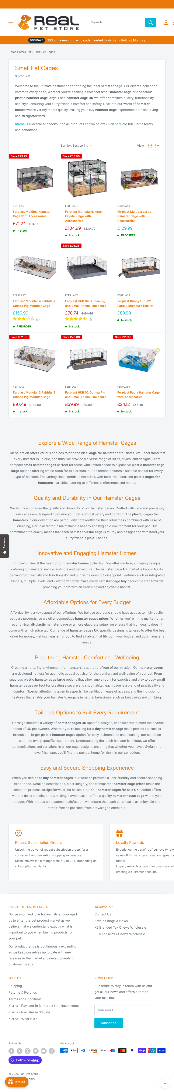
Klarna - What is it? (22, 1019)
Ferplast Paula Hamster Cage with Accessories (138, 395)
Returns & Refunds (22, 992)
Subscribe (108, 1023)
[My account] (166, 22)
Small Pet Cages (44, 52)
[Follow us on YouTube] (44, 1051)
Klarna (20, 124)
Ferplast (19, 205)
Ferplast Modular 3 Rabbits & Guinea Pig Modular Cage (34, 395)
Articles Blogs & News (111, 921)
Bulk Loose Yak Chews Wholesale (119, 934)
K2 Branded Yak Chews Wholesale (120, 927)
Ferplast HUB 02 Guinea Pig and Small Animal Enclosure (85, 395)
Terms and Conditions (25, 999)
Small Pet (25, 52)
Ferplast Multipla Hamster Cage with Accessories (32, 214)
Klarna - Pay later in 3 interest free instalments (43, 1006)
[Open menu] (10, 22)
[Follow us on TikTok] (52, 1051)
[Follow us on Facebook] (11, 1051)
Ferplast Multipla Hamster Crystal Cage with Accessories (84, 216)
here (118, 124)
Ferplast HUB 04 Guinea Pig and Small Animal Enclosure (85, 303)
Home (12, 52)
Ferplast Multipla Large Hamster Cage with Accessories (134, 216)
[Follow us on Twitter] (19, 1051)
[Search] (150, 22)
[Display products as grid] (150, 145)
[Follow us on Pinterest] (36, 1051)
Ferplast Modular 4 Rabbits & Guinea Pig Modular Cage (34, 303)
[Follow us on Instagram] (28, 1051)
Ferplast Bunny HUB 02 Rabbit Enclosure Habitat (135, 303)
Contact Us (102, 914)
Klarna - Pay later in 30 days (29, 1012)
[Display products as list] (157, 145)
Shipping (15, 986)
